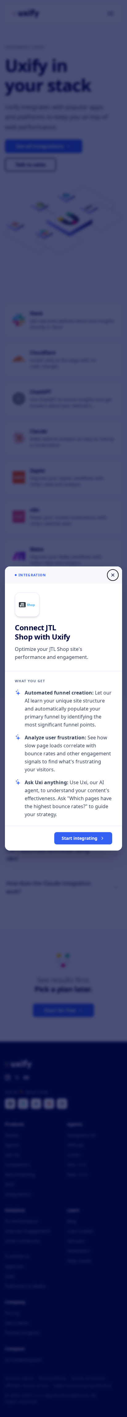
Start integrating (79, 838)
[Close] (112, 575)
